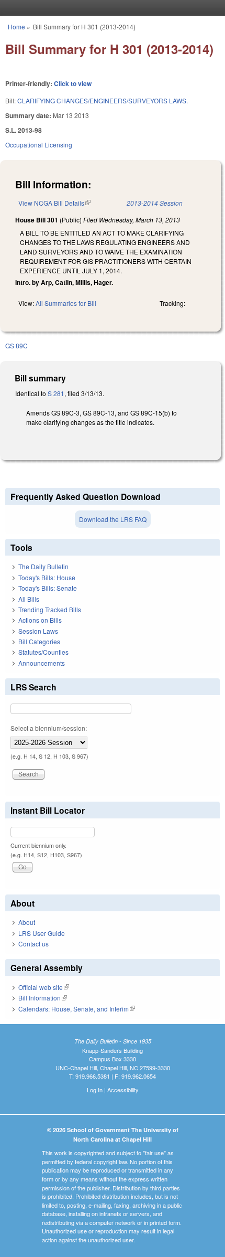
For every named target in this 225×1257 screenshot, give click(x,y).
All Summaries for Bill (66, 303)
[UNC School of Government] (109, 8)
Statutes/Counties (43, 651)
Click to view (73, 83)
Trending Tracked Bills (49, 609)
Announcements (41, 662)
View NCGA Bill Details (54, 202)
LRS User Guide (41, 933)
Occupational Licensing (38, 144)
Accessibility (123, 1089)
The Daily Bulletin (43, 566)
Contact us (33, 943)
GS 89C (16, 345)
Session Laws (38, 630)
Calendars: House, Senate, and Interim (76, 1008)
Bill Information (42, 997)
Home (16, 26)
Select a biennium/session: (48, 727)
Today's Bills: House (46, 577)
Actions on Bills (40, 619)
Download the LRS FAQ (113, 519)
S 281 (56, 393)
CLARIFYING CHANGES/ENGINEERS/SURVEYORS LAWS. (102, 100)
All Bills (28, 598)
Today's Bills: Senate (47, 587)
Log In (95, 1089)
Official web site (43, 987)
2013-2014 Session (155, 202)
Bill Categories (39, 641)
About (26, 922)
